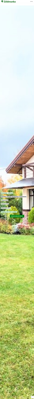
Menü (32, 1)
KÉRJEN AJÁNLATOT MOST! (17, 216)
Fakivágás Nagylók (4, 200)
